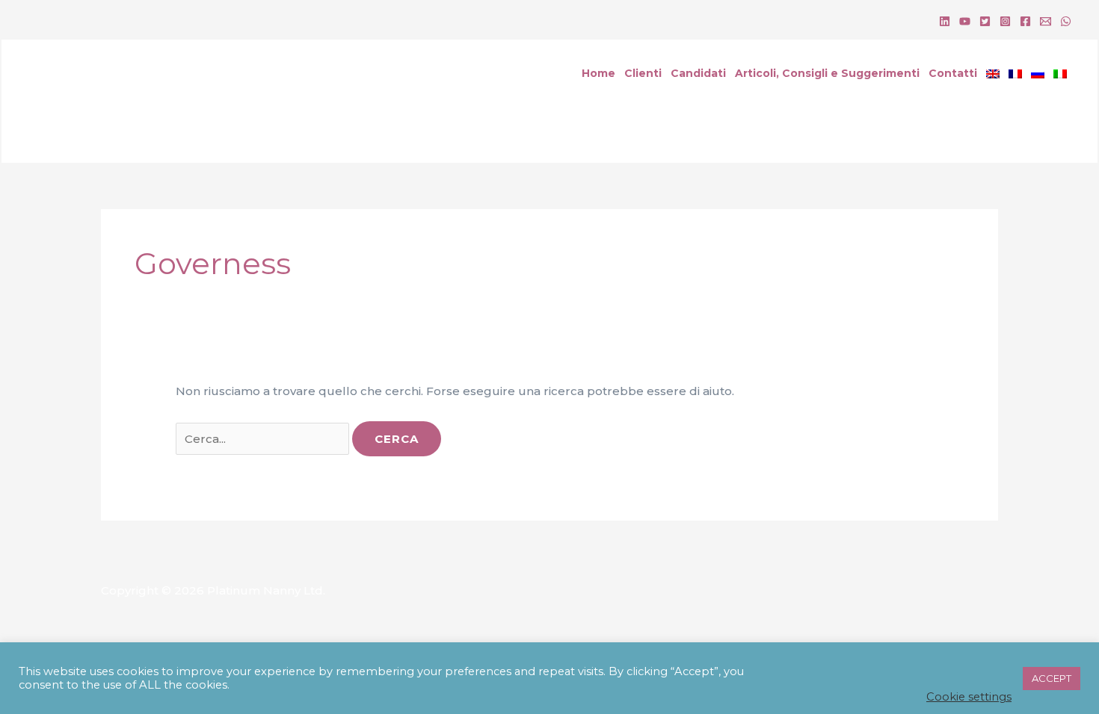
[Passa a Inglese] (993, 73)
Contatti (953, 73)
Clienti (643, 73)
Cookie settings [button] (969, 697)
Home (598, 73)
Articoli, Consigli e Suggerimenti (827, 73)
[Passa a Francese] (1015, 73)
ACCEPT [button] (1051, 678)
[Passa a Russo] (1037, 73)
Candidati (698, 73)
